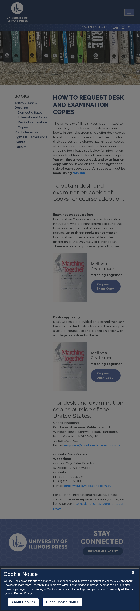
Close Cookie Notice (62, 602)
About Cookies (23, 602)
